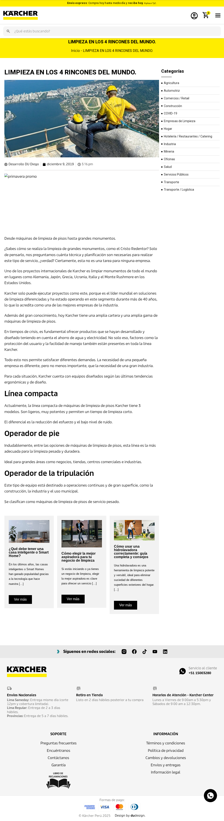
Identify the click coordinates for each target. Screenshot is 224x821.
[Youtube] (154, 651)
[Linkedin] (165, 651)
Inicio (75, 50)
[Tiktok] (144, 651)
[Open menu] (218, 15)
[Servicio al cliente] (182, 671)
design (138, 815)
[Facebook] (134, 651)
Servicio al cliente (203, 668)
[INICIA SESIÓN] (194, 15)
